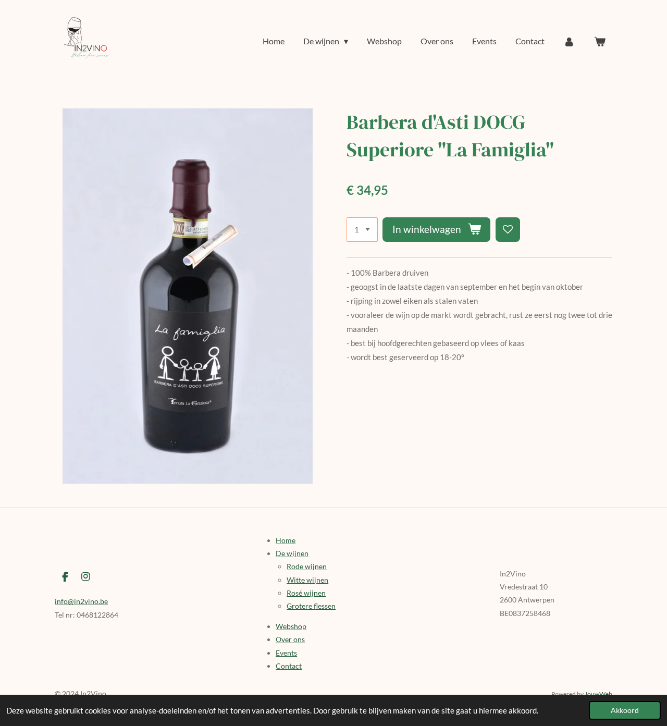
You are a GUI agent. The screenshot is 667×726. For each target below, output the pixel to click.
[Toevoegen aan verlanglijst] (508, 229)
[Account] (569, 41)
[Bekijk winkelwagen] (599, 41)
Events (286, 652)
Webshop (291, 626)
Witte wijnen (307, 579)
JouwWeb (598, 693)
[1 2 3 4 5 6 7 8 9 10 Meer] (362, 229)
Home (285, 540)
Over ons (290, 639)
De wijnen (292, 553)
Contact (289, 665)
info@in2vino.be (81, 601)
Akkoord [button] (625, 710)
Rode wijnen (307, 566)
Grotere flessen (311, 605)
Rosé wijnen (306, 592)
